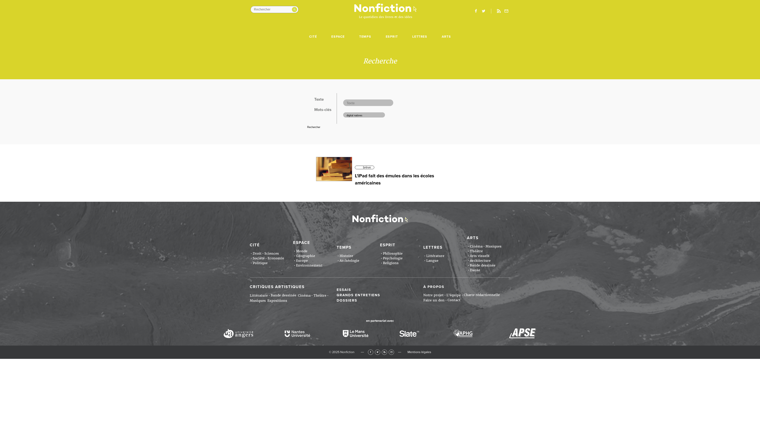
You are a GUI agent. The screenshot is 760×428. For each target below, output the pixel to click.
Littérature (435, 256)
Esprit (392, 36)
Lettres (419, 36)
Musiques (493, 246)
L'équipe (453, 295)
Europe (302, 261)
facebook (476, 11)
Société (259, 258)
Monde (301, 251)
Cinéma (476, 246)
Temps (365, 36)
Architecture (480, 261)
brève (367, 167)
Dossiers (347, 300)
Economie (276, 258)
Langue (432, 261)
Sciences (271, 253)
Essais (344, 290)
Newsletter (506, 11)
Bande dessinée (482, 265)
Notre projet (433, 295)
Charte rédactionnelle (482, 295)
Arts (446, 36)
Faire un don (434, 300)
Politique (260, 263)
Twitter (377, 352)
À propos (433, 287)
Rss (499, 11)
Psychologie (393, 258)
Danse (475, 270)
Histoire (346, 256)
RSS (384, 352)
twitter (483, 11)
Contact (453, 300)
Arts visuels (479, 256)
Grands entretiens (358, 295)
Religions (391, 263)
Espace (338, 36)
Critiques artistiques (277, 287)
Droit (257, 253)
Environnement (309, 265)
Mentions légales (419, 352)
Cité (313, 36)
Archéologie (349, 261)
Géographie (305, 256)
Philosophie (393, 253)
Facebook (370, 352)
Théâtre (476, 251)
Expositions (277, 301)
